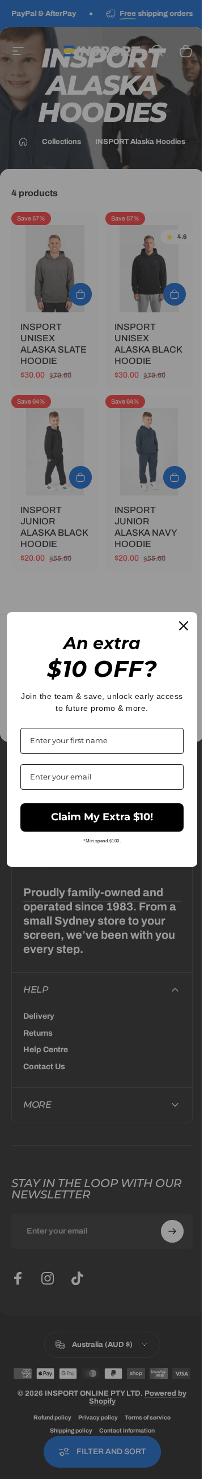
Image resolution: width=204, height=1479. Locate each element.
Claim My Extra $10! (98, 817)
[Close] (175, 625)
